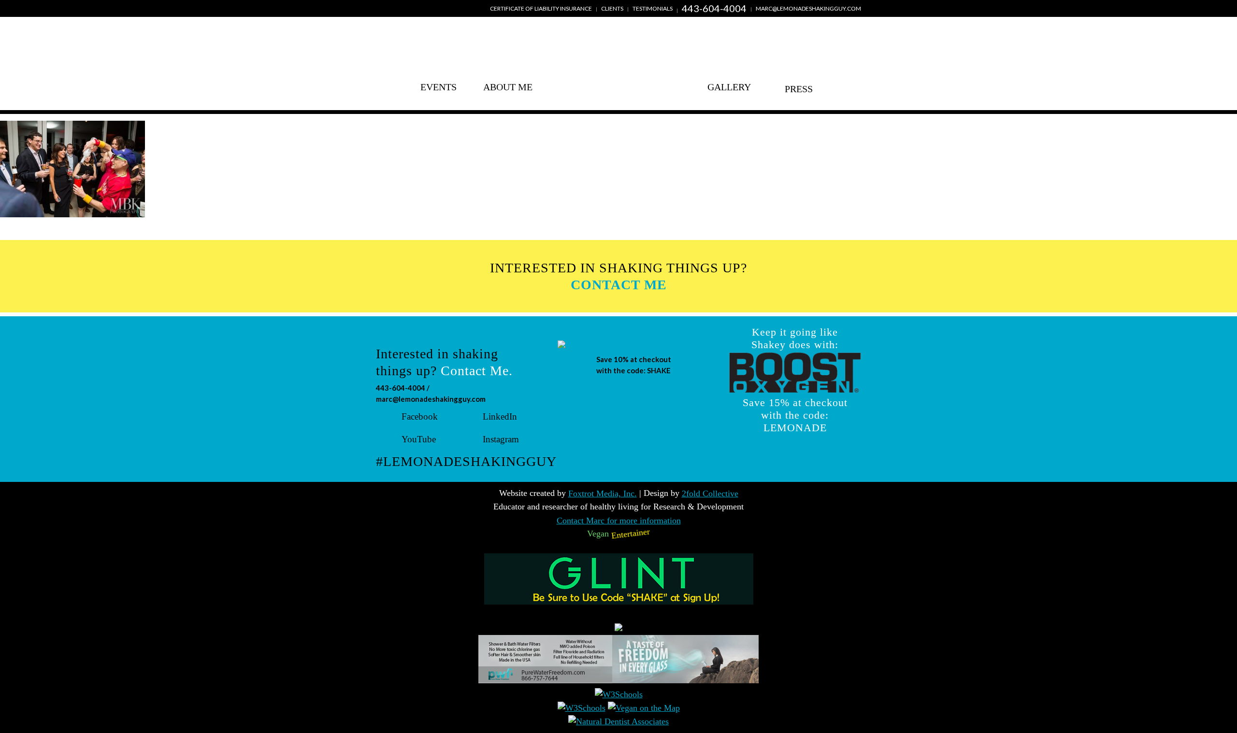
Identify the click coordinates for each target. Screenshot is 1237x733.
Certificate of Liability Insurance (541, 8)
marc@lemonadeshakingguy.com (808, 8)
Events (438, 87)
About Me (507, 87)
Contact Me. (477, 370)
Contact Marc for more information (619, 520)
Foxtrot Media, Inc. (602, 493)
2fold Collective (710, 493)
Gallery (729, 87)
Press (799, 87)
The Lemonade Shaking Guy (618, 71)
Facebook (420, 416)
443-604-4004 (714, 8)
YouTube (419, 439)
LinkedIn (500, 416)
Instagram (501, 439)
